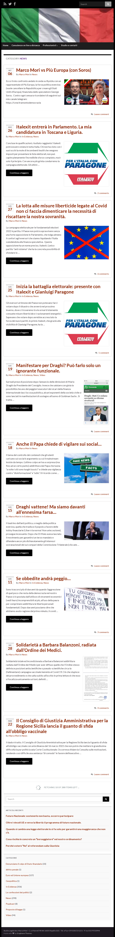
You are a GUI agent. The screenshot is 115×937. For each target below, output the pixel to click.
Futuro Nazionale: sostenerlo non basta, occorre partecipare (39, 815)
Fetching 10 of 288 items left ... (61, 787)
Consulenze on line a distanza (26, 45)
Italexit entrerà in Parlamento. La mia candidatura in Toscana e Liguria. (54, 129)
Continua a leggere (19, 173)
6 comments (103, 274)
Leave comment (101, 114)
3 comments (103, 632)
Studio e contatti (69, 45)
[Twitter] (10, 4)
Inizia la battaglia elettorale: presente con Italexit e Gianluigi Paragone (58, 289)
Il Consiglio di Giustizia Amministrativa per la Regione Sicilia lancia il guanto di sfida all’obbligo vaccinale (57, 726)
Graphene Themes (24, 933)
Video (42, 375)
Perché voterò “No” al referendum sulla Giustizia (32, 845)
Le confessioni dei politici (17, 892)
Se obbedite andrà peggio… (43, 578)
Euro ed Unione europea (17, 875)
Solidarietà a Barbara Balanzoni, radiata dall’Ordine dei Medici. (56, 647)
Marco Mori (24, 74)
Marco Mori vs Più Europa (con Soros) (53, 70)
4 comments (103, 708)
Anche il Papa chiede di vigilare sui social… (59, 444)
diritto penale (12, 869)
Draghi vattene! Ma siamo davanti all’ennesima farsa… (50, 509)
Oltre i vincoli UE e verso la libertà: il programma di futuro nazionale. (43, 822)
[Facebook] (15, 4)
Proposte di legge (14, 909)
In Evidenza (27, 136)
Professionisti (50, 45)
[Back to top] (108, 930)
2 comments (103, 193)
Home (5, 45)
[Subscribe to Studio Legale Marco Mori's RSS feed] (5, 4)
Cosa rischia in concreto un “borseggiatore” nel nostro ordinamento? (44, 839)
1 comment (104, 352)
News (34, 74)
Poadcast (10, 903)
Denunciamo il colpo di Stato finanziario (24, 864)
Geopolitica (11, 881)
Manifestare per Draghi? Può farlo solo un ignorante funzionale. (58, 368)
